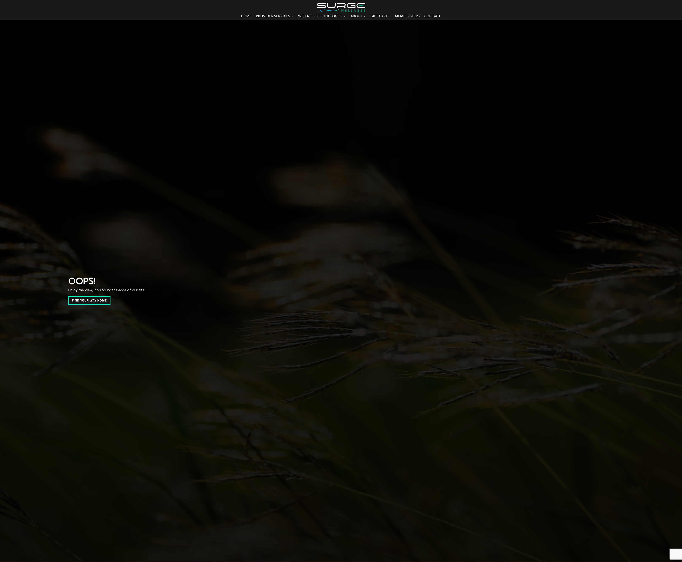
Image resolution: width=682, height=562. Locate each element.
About (356, 16)
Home (246, 16)
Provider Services (273, 16)
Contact (432, 16)
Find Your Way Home (89, 300)
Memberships (407, 16)
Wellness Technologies (320, 16)
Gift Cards (380, 16)
